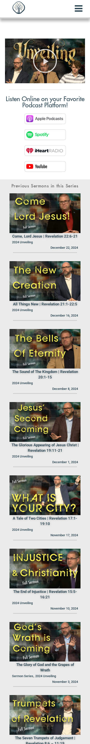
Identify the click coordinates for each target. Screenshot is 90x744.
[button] (45, 60)
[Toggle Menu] (79, 8)
